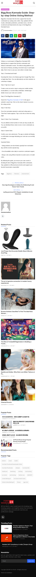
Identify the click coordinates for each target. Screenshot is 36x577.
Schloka (2, 315)
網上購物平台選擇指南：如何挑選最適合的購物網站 (15, 430)
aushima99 (3, 404)
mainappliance (16, 529)
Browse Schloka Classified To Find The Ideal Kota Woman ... (17, 312)
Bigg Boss (9, 173)
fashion (4, 460)
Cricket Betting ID (6, 478)
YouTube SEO (26, 468)
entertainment (25, 173)
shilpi (2, 255)
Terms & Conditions (6, 572)
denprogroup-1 (5, 546)
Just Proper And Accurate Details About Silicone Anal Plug (16, 252)
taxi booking (28, 471)
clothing (20, 471)
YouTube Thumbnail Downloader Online (12, 464)
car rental (4, 475)
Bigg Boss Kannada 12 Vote (15, 100)
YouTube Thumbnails (7, 468)
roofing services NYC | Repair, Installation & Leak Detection (18, 193)
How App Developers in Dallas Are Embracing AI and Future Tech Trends (18, 186)
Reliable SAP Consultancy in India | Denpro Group (17, 544)
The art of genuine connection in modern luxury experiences (16, 282)
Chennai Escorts (6, 402)
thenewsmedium (6, 212)
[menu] (2, 3)
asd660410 (15, 425)
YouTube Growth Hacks (19, 478)
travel (10, 460)
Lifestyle (18, 468)
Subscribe (31, 561)
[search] (34, 3)
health (16, 460)
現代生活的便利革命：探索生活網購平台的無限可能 (15, 417)
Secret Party (3, 285)
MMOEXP (29, 475)
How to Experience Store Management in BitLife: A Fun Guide (24, 536)
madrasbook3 (4, 345)
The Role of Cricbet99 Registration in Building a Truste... (16, 342)
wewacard (4, 418)
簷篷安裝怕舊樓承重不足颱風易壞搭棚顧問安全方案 (23, 422)
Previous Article (19, 183)
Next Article (17, 190)
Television (16, 173)
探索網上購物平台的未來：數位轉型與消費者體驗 (15, 435)
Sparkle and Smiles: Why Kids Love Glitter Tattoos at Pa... (18, 373)
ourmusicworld (16, 443)
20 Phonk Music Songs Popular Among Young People (22, 440)
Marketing (12, 471)
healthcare (4, 471)
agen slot (25, 482)
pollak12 (15, 538)
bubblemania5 (4, 376)
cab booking (13, 475)
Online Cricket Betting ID (8, 482)
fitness (19, 482)
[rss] (3, 517)
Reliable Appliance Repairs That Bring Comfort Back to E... (23, 526)
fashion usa (21, 475)
